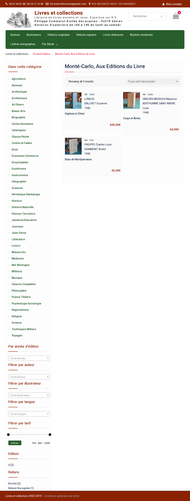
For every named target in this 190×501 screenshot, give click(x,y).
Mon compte (174, 4)
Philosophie (19, 290)
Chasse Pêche (20, 136)
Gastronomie (20, 175)
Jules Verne (19, 232)
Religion (17, 316)
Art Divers (18, 104)
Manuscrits (19, 252)
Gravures (17, 188)
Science (17, 322)
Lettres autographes (22, 44)
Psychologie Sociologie (26, 303)
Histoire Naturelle (23, 207)
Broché (12, 483)
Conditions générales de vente (61, 495)
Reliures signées (86, 35)
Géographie (19, 181)
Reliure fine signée (19, 488)
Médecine (18, 258)
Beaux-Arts (18, 111)
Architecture (19, 98)
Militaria (17, 271)
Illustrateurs (34, 35)
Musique (17, 277)
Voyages (17, 335)
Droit (15, 149)
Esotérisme (19, 168)
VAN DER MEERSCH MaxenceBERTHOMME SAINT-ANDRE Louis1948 (151, 112)
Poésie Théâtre (21, 297)
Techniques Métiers (24, 329)
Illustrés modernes (141, 35)
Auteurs (15, 35)
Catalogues (19, 130)
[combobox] (29, 358)
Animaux (17, 85)
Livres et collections (59, 13)
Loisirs (16, 245)
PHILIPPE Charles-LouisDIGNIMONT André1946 (93, 155)
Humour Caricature (23, 213)
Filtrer (15, 443)
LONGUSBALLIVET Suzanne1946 (93, 109)
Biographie (18, 117)
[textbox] (29, 358)
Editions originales (59, 35)
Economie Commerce (25, 155)
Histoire (17, 200)
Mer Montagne (21, 265)
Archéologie (19, 91)
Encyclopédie (20, 162)
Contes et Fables (22, 143)
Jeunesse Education (24, 220)
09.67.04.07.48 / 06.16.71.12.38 (26, 3)
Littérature (18, 239)
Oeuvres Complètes (24, 284)
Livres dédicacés (113, 35)
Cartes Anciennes (22, 123)
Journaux (17, 226)
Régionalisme (20, 309)
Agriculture (19, 78)
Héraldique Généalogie (26, 194)
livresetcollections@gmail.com (68, 3)
